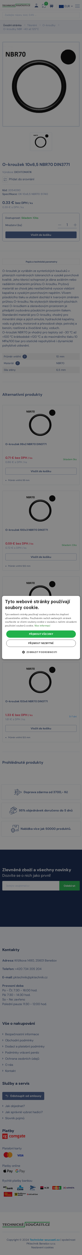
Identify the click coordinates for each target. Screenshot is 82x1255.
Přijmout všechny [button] (41, 634)
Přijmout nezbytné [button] (41, 643)
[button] (41, 652)
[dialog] (41, 627)
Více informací (42, 625)
